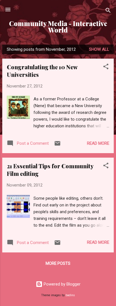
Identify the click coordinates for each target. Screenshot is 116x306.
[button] (105, 67)
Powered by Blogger (62, 284)
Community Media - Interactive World (58, 26)
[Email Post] (57, 145)
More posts (58, 263)
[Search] (108, 11)
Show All (99, 49)
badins (70, 295)
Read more (98, 143)
